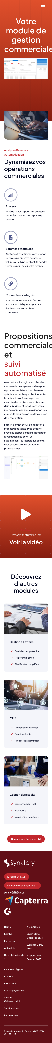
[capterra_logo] (26, 896)
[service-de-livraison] (19, 860)
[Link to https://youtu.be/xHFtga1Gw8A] (26, 514)
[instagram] (5, 1034)
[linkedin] (15, 1034)
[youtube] (10, 1034)
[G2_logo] (7, 909)
